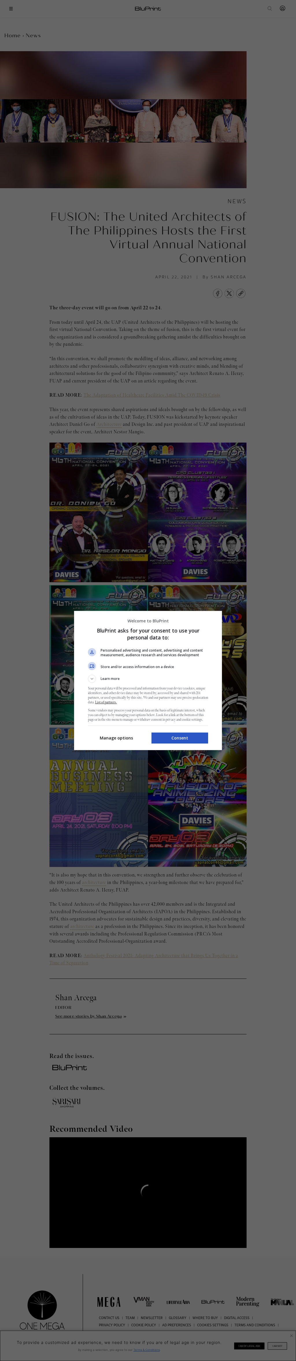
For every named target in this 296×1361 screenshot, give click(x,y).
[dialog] (148, 680)
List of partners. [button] (106, 702)
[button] (148, 679)
